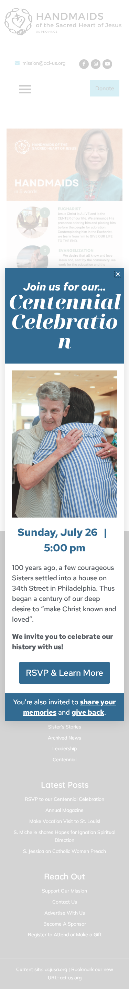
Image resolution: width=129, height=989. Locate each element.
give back (88, 712)
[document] (64, 494)
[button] (117, 274)
